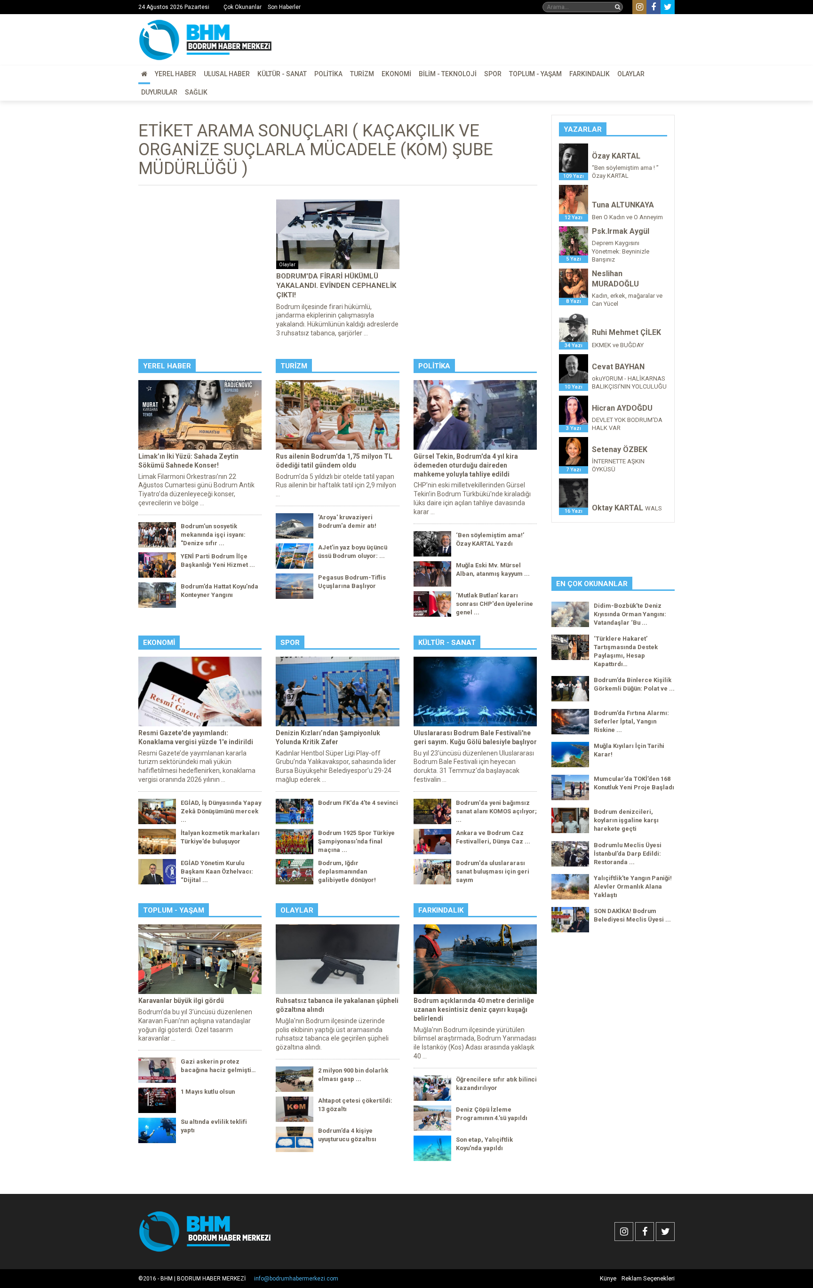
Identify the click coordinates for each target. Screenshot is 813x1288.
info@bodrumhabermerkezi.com (296, 1278)
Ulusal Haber (227, 74)
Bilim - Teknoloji (448, 74)
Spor (493, 74)
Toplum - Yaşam (535, 74)
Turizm (362, 74)
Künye (608, 1278)
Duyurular (159, 92)
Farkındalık (589, 74)
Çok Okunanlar (242, 7)
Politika (328, 74)
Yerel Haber (175, 74)
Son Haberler (284, 7)
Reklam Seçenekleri (648, 1278)
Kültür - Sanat (282, 74)
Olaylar (631, 74)
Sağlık (196, 92)
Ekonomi (396, 74)
